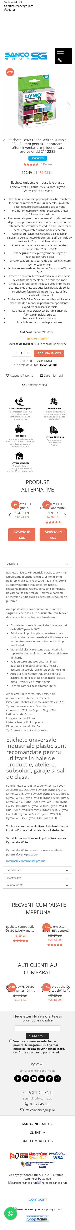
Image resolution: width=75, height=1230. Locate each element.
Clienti (36, 1132)
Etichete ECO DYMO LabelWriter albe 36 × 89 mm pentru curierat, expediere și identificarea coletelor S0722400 (53, 506)
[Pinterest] (25, 1078)
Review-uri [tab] (14, 885)
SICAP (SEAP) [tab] (14, 877)
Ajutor (11, 9)
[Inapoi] (3, 141)
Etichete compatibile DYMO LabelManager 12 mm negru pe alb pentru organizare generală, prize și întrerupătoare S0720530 (20, 928)
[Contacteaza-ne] (60, 60)
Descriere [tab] (12, 563)
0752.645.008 (15, 2)
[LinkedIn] (41, 1078)
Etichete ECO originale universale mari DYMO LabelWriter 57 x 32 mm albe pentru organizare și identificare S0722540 (22, 506)
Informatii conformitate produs (25, 861)
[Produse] (61, 53)
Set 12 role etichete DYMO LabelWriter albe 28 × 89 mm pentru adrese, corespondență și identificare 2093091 (55, 988)
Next (68, 106)
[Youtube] (33, 1078)
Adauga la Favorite (21, 375)
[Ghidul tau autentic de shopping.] (37, 1199)
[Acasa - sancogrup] (26, 55)
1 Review (46, 164)
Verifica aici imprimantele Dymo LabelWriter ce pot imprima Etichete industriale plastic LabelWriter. (37, 828)
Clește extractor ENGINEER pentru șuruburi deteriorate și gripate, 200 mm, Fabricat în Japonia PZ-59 (54, 928)
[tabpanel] (37, 101)
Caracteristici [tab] (14, 870)
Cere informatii (53, 375)
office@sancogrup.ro (20, 6)
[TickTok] (49, 1078)
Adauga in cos (49, 353)
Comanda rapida (36, 385)
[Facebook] (17, 1078)
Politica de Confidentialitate (45, 1049)
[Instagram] (57, 1078)
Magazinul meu (36, 1124)
